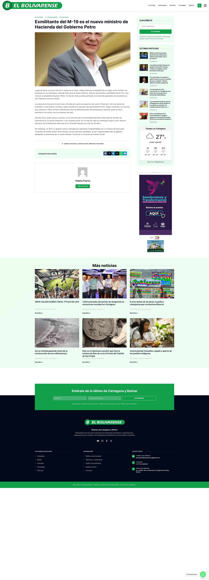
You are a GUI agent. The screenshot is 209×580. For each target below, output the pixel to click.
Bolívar (172, 5)
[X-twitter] (111, 441)
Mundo (191, 5)
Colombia (182, 5)
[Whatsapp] (203, 574)
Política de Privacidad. (156, 38)
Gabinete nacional (70, 143)
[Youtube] (98, 441)
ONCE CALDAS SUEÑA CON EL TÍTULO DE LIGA (57, 302)
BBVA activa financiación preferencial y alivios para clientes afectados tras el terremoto (158, 55)
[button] (199, 5)
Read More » (39, 313)
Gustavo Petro (83, 143)
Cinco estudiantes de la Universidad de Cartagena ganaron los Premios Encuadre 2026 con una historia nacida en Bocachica (160, 117)
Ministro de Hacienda (96, 143)
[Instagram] (102, 441)
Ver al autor (83, 186)
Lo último (151, 5)
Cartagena (162, 5)
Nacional (40, 17)
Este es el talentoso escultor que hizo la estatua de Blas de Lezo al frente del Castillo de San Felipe (103, 353)
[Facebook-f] (107, 441)
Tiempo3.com (159, 162)
